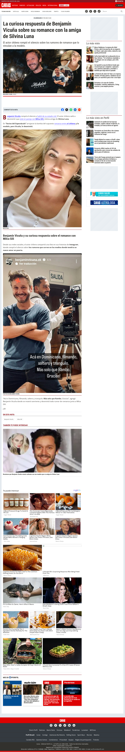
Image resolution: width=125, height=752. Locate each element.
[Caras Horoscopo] (104, 204)
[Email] (79, 109)
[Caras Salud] (104, 196)
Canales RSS (30, 740)
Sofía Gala (16, 11)
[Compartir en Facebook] (62, 109)
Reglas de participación (83, 740)
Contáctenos (53, 740)
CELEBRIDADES (38, 18)
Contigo (45, 735)
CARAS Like (64, 5)
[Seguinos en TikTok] (99, 11)
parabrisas (72, 683)
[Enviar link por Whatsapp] (71, 109)
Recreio (89, 735)
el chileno (71, 123)
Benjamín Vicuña (8, 419)
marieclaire (32, 683)
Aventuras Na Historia (57, 735)
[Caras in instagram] (86, 11)
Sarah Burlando (46, 11)
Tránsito (96, 740)
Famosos (22, 5)
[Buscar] (121, 11)
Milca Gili (19, 419)
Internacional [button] (53, 5)
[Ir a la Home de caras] (6, 7)
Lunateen (85, 730)
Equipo (71, 740)
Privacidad (63, 740)
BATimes (93, 730)
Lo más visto (93, 43)
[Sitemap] (74, 725)
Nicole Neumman (35, 11)
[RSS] (69, 725)
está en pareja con (32, 119)
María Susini (25, 11)
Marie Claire (51, 730)
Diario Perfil (33, 730)
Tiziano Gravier (6, 11)
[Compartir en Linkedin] (75, 109)
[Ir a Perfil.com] (119, 2)
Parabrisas (76, 730)
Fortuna (59, 730)
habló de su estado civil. (47, 116)
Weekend (67, 730)
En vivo (120, 5)
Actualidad (30, 5)
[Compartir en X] (66, 109)
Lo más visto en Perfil (97, 117)
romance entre (60, 123)
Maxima (96, 735)
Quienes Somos (41, 740)
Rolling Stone (71, 735)
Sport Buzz (81, 735)
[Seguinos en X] (95, 11)
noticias (12, 683)
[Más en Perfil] (14, 677)
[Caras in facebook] (90, 11)
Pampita (56, 11)
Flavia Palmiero (65, 11)
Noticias (15, 5)
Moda (44, 5)
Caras (38, 735)
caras (52, 683)
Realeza (38, 5)
